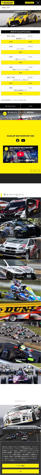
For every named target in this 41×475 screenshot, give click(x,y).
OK (20, 471)
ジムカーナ (20, 277)
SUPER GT (20, 214)
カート (20, 297)
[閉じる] (38, 444)
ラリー (20, 235)
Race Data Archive (10, 106)
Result (10, 41)
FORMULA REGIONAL (20, 318)
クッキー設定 (20, 466)
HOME (3, 7)
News (30, 106)
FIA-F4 (20, 339)
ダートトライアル (20, 256)
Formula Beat (20, 360)
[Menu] (38, 3)
